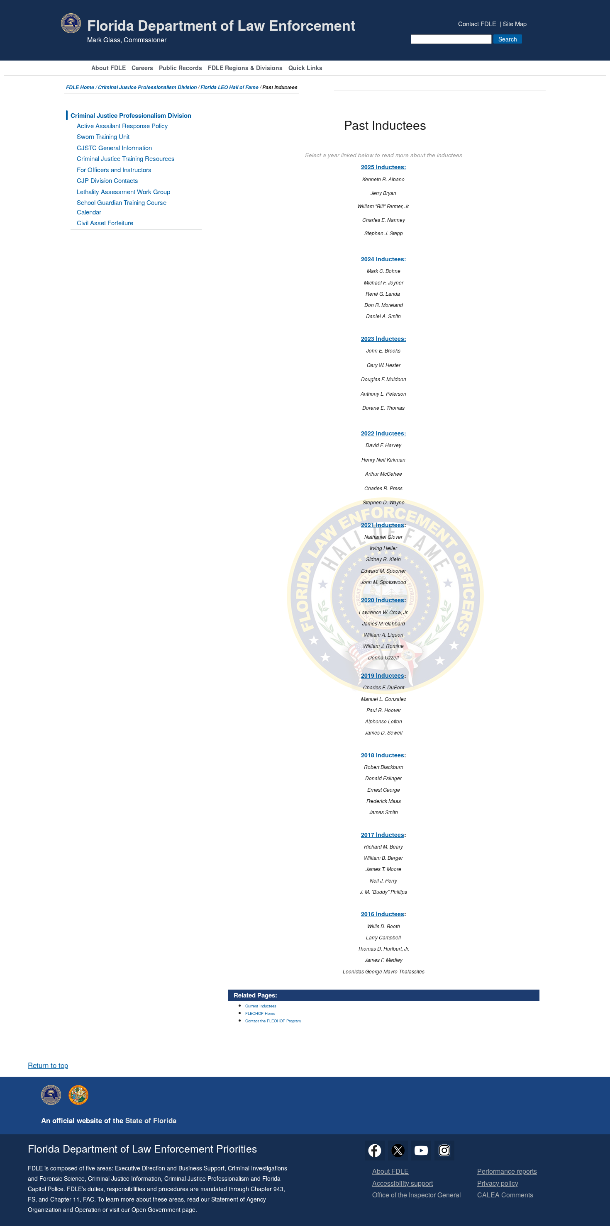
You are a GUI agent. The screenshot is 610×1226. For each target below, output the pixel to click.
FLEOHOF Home (260, 1013)
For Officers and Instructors (114, 169)
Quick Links (305, 68)
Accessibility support (402, 1183)
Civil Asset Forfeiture (105, 222)
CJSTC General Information (114, 147)
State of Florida (150, 1120)
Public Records (180, 68)
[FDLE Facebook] (375, 1150)
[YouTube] (421, 1150)
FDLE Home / (82, 87)
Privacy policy (497, 1183)
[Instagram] (444, 1150)
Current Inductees (260, 1006)
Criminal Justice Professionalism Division (147, 87)
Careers (142, 68)
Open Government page (163, 1209)
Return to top (48, 1065)
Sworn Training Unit (103, 136)
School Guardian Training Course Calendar (121, 207)
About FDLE (108, 68)
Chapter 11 (65, 1199)
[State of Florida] (80, 1095)
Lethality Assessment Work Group (123, 191)
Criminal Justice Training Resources (126, 158)
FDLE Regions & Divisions (245, 68)
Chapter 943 (267, 1189)
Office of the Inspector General (416, 1195)
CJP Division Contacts (107, 180)
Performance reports (507, 1171)
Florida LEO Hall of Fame (229, 87)
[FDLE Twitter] (398, 1150)
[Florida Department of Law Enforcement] (53, 1095)
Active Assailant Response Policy (122, 125)
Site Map (515, 23)
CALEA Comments (505, 1195)
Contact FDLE (477, 23)
